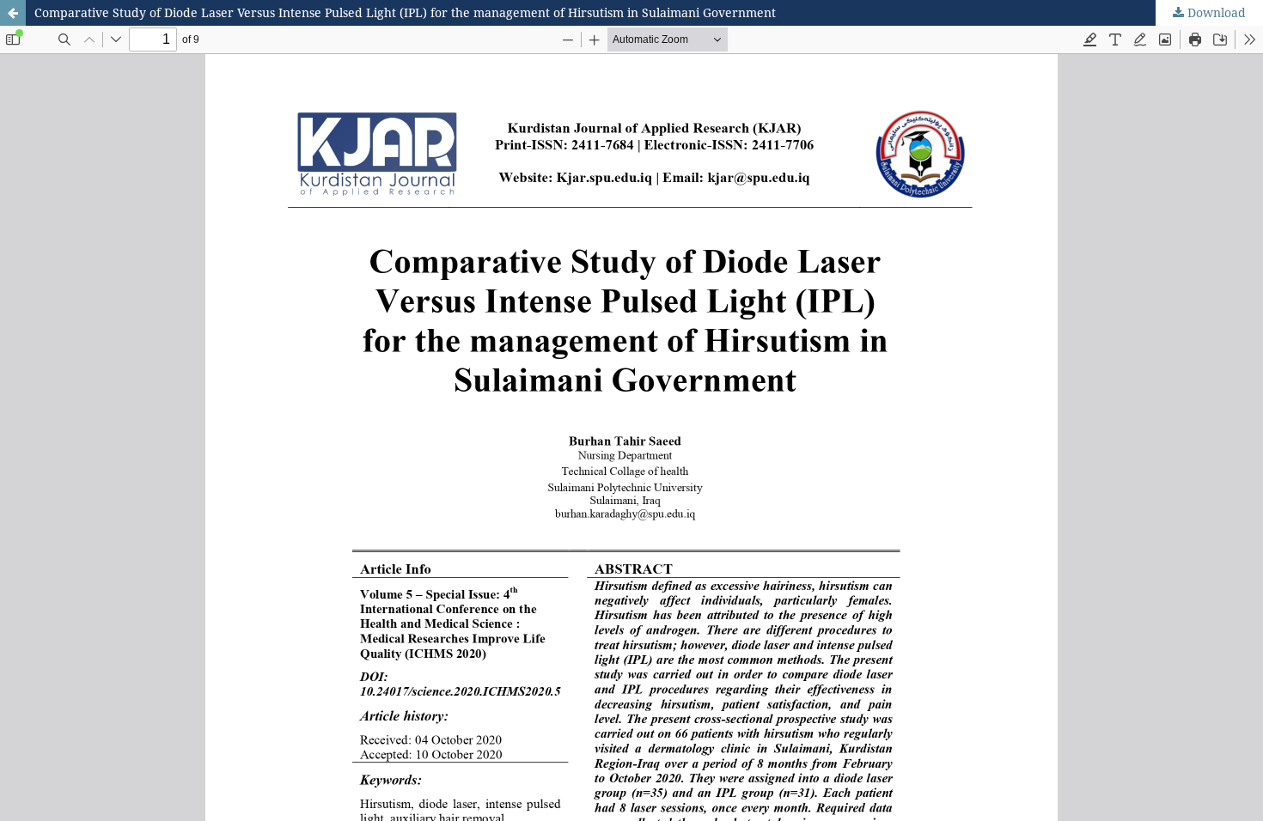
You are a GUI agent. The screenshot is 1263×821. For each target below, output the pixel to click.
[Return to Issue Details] (13, 13)
